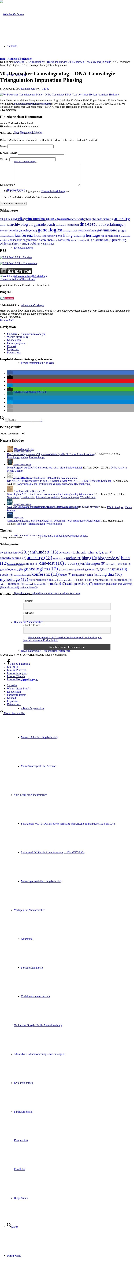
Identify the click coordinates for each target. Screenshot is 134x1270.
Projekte (21, 523)
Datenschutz (7, 320)
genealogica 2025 (70, 231)
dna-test (87, 224)
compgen (73, 224)
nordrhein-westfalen (64, 580)
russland (98, 240)
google (121, 230)
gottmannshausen (7, 236)
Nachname (28, 613)
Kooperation (14, 339)
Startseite (12, 333)
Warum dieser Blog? (18, 336)
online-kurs (16, 239)
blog (24, 224)
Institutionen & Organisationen (56, 483)
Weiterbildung (88, 497)
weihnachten (47, 243)
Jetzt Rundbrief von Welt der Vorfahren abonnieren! (32, 197)
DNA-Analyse (119, 467)
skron (15, 243)
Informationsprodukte (48, 497)
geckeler (13, 230)
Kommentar (7, 184)
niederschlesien (110, 235)
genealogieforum (87, 230)
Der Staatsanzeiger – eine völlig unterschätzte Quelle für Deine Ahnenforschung (51, 454)
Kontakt (11, 346)
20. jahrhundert (31, 218)
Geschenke (13, 497)
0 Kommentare (27, 88)
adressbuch (52, 219)
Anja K (45, 88)
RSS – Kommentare (25, 263)
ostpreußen (46, 240)
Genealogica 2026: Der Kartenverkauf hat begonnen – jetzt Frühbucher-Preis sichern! (54, 520)
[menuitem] (74, 463)
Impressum (13, 349)
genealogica (50, 229)
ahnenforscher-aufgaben (75, 219)
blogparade (37, 224)
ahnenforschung (102, 219)
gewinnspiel (107, 230)
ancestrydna (5, 225)
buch (50, 224)
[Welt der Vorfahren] (12, 14)
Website (4, 159)
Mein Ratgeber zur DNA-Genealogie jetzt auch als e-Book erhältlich (45, 467)
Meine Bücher (15, 470)
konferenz (24, 235)
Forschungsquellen (17, 457)
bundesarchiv (61, 225)
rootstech (64, 240)
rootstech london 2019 (81, 240)
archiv (15, 224)
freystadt (4, 230)
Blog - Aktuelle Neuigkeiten (16, 58)
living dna (71, 235)
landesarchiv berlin (52, 235)
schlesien (6, 243)
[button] (10, 372)
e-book (101, 224)
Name (3, 146)
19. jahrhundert (8, 219)
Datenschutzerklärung (53, 191)
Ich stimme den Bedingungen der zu (36, 191)
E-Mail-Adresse (8, 152)
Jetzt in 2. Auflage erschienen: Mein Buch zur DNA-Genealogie (42, 507)
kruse (37, 235)
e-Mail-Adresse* (31, 625)
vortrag (24, 243)
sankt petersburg (115, 240)
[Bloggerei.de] (7, 298)
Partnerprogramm (16, 343)
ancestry (122, 218)
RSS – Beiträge (23, 257)
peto (55, 240)
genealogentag (28, 230)
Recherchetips (37, 457)
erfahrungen (116, 224)
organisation (30, 240)
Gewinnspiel (28, 497)
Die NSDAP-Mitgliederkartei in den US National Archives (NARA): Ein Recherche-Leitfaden (59, 480)
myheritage (90, 235)
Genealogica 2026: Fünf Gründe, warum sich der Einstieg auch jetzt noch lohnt (50, 494)
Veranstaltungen (70, 497)
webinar (35, 243)
